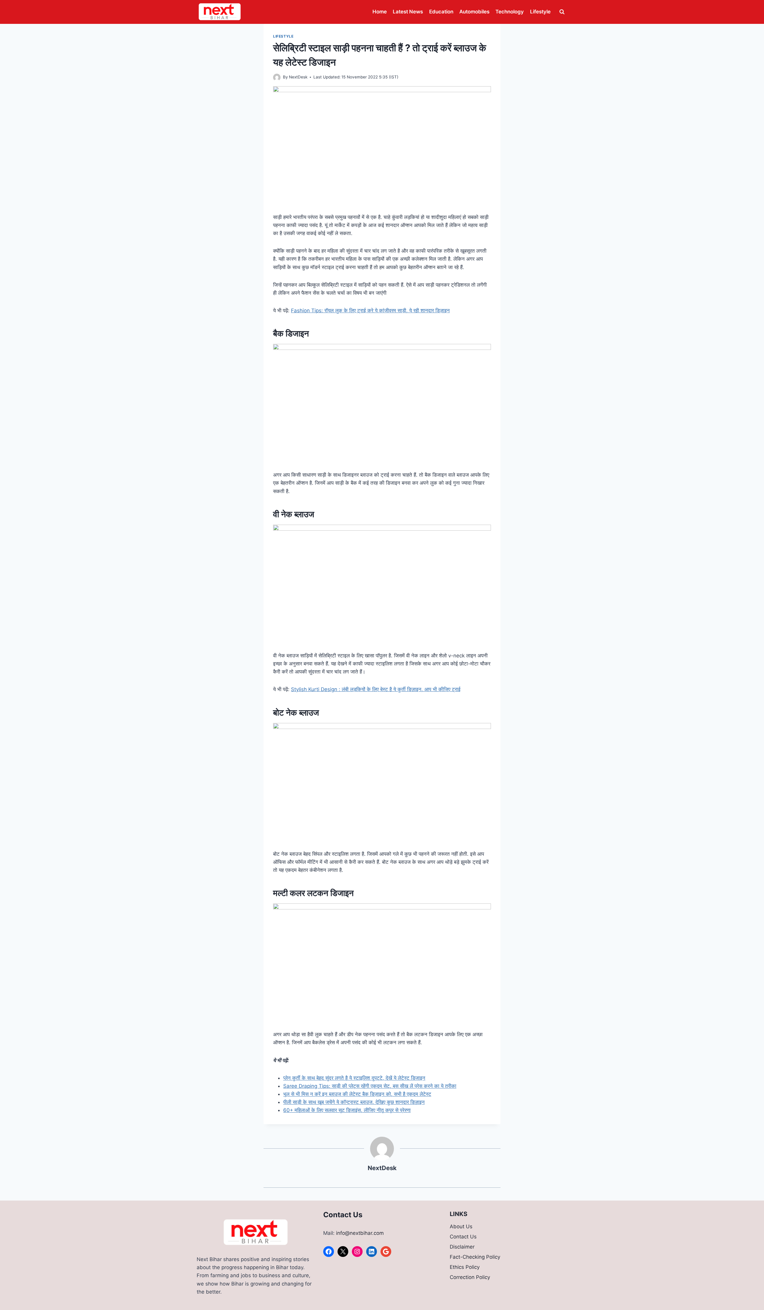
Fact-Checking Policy (475, 1257)
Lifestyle (540, 12)
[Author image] (277, 77)
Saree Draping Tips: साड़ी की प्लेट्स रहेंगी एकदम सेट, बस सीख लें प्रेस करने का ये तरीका (369, 1086)
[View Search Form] (562, 12)
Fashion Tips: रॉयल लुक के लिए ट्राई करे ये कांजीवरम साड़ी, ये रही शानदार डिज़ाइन (370, 310)
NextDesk (298, 77)
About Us (461, 1226)
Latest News (408, 12)
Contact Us (463, 1237)
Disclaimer (462, 1247)
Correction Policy (470, 1277)
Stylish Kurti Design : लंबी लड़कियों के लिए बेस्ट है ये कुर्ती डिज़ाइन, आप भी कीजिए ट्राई (375, 689)
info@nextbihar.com (360, 1233)
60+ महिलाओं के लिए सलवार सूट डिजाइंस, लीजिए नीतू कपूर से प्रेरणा (347, 1110)
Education (441, 12)
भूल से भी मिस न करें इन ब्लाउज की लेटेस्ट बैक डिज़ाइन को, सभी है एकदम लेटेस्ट (357, 1094)
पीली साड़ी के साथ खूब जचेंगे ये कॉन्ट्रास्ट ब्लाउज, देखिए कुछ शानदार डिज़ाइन (354, 1102)
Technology (509, 12)
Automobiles (474, 12)
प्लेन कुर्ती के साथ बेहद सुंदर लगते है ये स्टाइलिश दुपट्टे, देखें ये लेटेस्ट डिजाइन (354, 1078)
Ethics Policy (465, 1267)
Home (379, 12)
